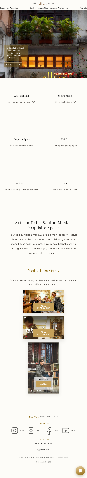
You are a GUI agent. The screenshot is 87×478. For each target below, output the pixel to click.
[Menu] (34, 3)
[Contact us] (80, 470)
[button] (43, 44)
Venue (48, 417)
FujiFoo (55, 417)
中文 (53, 3)
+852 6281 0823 (43, 443)
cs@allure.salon (43, 449)
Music (42, 417)
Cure (36, 417)
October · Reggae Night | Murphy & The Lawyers (41, 8)
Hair (31, 417)
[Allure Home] (42, 3)
